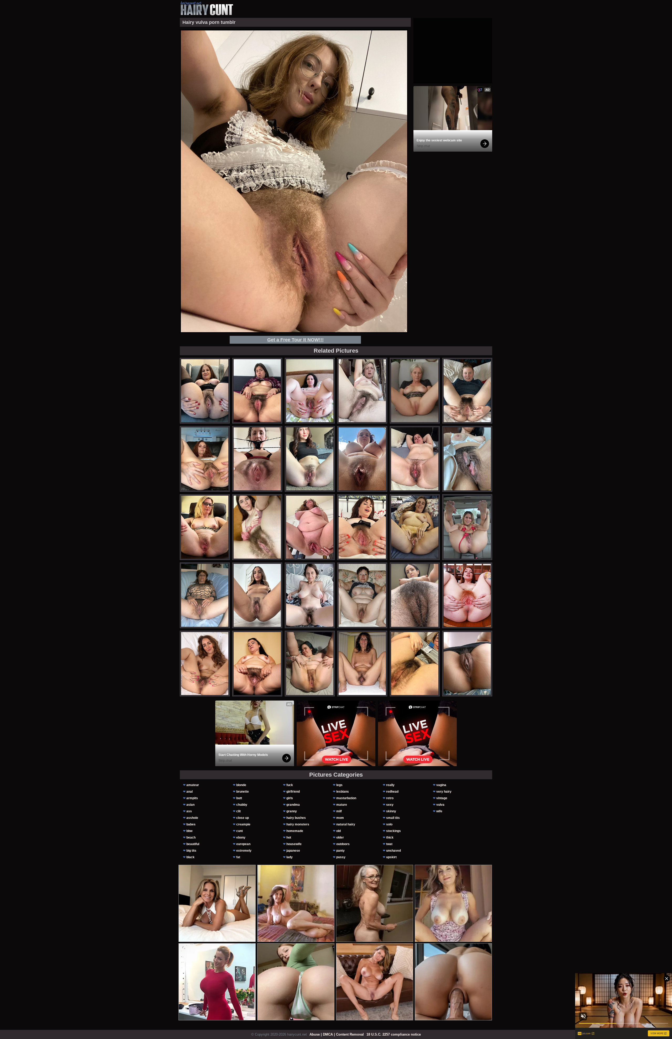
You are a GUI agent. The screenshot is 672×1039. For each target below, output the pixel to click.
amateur (192, 785)
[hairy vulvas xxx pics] (309, 663)
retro (389, 798)
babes (191, 824)
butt (239, 798)
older (340, 837)
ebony (240, 837)
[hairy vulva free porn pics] (257, 527)
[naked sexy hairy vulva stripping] (414, 663)
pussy (340, 857)
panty (340, 850)
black (190, 857)
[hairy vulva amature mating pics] (309, 458)
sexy (389, 805)
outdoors (343, 844)
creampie (243, 824)
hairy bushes (296, 818)
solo (389, 824)
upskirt (391, 857)
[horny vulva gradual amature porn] (204, 595)
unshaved (393, 850)
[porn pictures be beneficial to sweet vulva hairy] (204, 390)
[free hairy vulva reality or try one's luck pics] (257, 663)
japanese (293, 850)
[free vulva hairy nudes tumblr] (414, 595)
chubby (241, 805)
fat (238, 857)
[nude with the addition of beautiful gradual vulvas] (257, 390)
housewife (294, 844)
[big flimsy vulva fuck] (257, 458)
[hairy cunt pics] (206, 8)
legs (339, 785)
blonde (241, 785)
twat (389, 844)
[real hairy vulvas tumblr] (362, 595)
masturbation (346, 798)
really (390, 785)
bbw (189, 831)
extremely (243, 850)
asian (190, 805)
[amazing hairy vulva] (362, 527)
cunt (239, 831)
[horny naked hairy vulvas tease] (414, 527)
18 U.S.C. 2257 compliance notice (393, 1034)
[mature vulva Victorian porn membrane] (309, 595)
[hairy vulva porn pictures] (414, 458)
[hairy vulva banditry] (204, 663)
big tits (191, 850)
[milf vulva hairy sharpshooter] (309, 390)
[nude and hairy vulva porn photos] (362, 663)
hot (288, 837)
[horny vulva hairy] (467, 390)
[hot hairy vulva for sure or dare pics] (467, 527)
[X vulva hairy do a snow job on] (362, 458)
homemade (294, 831)
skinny (391, 811)
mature (341, 805)
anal (189, 791)
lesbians (342, 791)
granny (291, 811)
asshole (192, 818)
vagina (441, 785)
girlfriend (293, 791)
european (243, 844)
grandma (293, 805)
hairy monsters (297, 824)
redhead (392, 791)
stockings (393, 831)
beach (191, 837)
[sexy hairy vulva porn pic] (467, 458)
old (338, 831)
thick (389, 837)
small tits (393, 818)
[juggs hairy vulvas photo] (467, 663)
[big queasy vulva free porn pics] (204, 527)
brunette (242, 791)
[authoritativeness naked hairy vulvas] (257, 595)
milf (339, 811)
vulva (440, 805)
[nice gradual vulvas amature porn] (309, 527)
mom (340, 818)
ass (189, 811)
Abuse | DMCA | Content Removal (336, 1034)
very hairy (444, 791)
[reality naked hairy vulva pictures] (204, 458)
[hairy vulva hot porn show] (362, 390)
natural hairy (345, 824)
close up (242, 818)
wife (439, 811)
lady (289, 857)
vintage (441, 798)
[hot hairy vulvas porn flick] (467, 595)
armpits (192, 798)
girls (289, 798)
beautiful (192, 844)
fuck (289, 785)
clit (238, 811)
